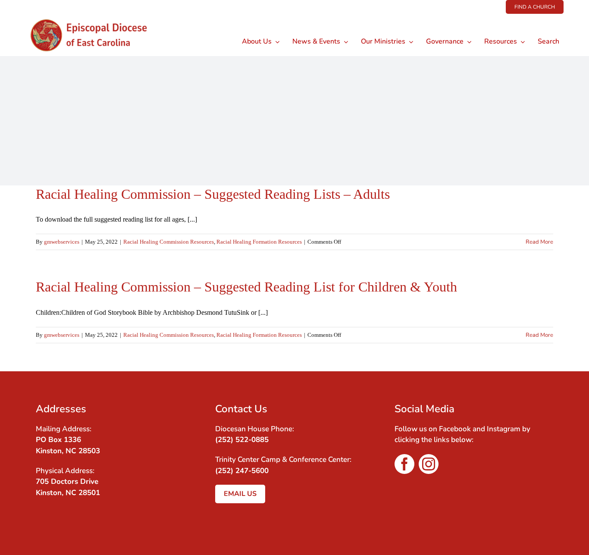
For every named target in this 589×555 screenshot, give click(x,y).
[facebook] (404, 464)
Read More (539, 242)
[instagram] (429, 464)
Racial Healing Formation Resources (259, 241)
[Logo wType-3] (95, 17)
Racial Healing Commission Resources (168, 241)
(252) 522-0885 (242, 440)
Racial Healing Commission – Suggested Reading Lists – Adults (213, 194)
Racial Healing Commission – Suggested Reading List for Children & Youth (246, 287)
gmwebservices (61, 241)
